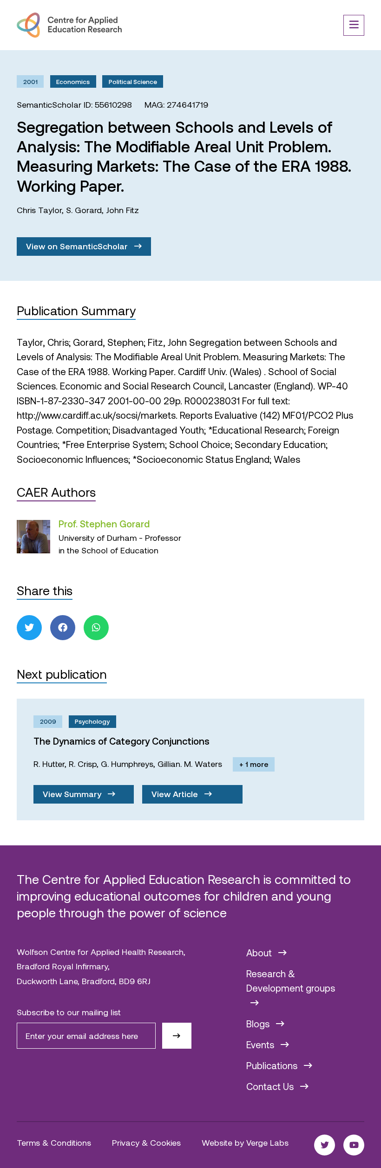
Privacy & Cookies (146, 1142)
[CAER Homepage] (69, 25)
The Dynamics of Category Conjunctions (121, 740)
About (260, 952)
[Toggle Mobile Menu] (353, 25)
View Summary (73, 794)
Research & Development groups (290, 981)
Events (261, 1044)
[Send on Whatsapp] (96, 627)
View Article (175, 794)
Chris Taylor (39, 210)
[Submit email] (176, 1036)
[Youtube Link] (353, 1145)
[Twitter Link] (324, 1145)
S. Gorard (84, 210)
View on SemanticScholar (78, 246)
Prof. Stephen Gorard (104, 523)
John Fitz (122, 210)
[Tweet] (29, 627)
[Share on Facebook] (62, 627)
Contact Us (271, 1086)
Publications (273, 1065)
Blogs (259, 1023)
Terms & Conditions (54, 1142)
